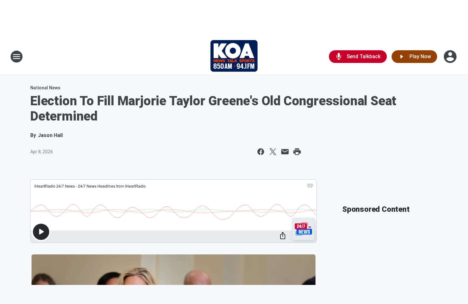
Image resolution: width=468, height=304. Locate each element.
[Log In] (451, 56)
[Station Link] (234, 56)
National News (45, 87)
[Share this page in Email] (284, 151)
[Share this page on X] (272, 151)
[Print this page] (297, 151)
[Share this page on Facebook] (260, 151)
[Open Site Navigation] (16, 56)
